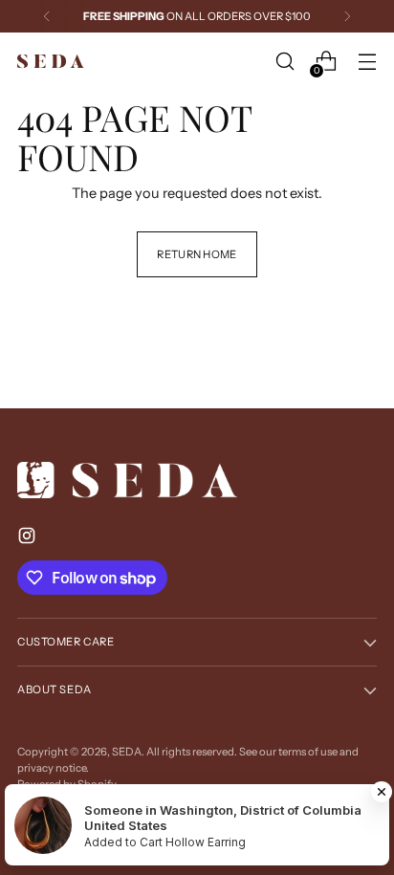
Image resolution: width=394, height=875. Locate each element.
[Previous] (47, 16)
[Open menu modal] (366, 61)
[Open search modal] (284, 61)
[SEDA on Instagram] (28, 539)
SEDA (127, 751)
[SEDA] (50, 62)
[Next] (347, 16)
